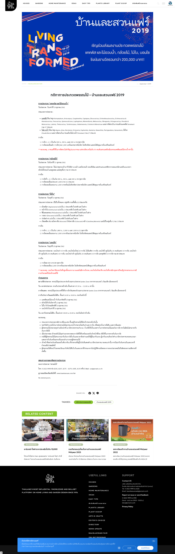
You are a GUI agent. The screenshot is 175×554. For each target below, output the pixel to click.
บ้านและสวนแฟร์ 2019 (104, 402)
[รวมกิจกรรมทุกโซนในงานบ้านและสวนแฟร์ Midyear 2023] (87, 430)
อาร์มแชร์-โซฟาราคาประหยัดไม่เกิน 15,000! (41, 449)
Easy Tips (86, 3)
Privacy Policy (127, 506)
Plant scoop (121, 3)
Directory (94, 525)
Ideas (74, 3)
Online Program (97, 537)
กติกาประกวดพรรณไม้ (83, 402)
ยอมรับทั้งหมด (145, 548)
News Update (95, 529)
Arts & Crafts (96, 516)
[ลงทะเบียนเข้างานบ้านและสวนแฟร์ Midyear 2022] (132, 430)
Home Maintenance (57, 3)
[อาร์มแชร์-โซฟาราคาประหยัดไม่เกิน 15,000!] (43, 430)
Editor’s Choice (97, 520)
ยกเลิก (129, 548)
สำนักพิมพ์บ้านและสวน (139, 3)
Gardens (39, 3)
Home (24, 84)
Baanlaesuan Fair (35, 84)
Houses (26, 3)
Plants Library (103, 3)
